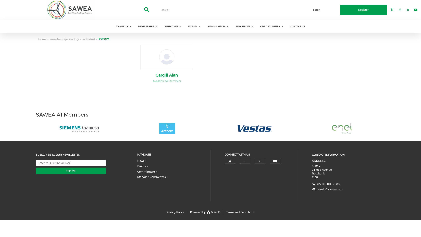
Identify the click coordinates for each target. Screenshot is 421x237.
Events (141, 166)
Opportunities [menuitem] (270, 26)
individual (88, 39)
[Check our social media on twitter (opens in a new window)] (230, 161)
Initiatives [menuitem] (171, 26)
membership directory (64, 39)
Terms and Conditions (240, 212)
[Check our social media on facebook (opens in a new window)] (245, 161)
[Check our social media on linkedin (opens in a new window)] (260, 161)
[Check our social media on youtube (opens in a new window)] (275, 161)
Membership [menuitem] (146, 26)
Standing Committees (151, 177)
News (140, 160)
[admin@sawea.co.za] (314, 190)
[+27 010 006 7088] (314, 184)
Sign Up (70, 170)
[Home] (70, 10)
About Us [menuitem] (122, 26)
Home (42, 39)
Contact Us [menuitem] (297, 26)
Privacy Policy (175, 212)
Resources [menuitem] (243, 26)
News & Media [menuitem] (217, 26)
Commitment (146, 171)
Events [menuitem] (193, 26)
